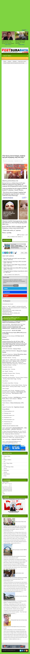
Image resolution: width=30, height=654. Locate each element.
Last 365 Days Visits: (9, 466)
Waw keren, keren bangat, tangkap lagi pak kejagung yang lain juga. (13, 156)
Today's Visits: (7, 456)
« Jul (3, 493)
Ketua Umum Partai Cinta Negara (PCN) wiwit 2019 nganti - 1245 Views (15, 262)
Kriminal (14, 61)
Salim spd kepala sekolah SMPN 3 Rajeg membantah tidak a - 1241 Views (15, 265)
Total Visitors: (7, 474)
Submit (16, 285)
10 (3, 488)
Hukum (9, 61)
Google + (6, 295)
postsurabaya (10, 161)
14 (8, 488)
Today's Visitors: (8, 459)
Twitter (6, 288)
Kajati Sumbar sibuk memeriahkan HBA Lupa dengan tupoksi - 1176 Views (15, 268)
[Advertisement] (15, 14)
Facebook (7, 292)
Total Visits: (6, 470)
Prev (22, 252)
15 (10, 488)
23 (11, 489)
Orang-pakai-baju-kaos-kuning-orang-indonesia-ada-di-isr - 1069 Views (16, 271)
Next (26, 252)
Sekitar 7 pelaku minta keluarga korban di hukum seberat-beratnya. (17, 246)
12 (5, 488)
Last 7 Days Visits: (8, 463)
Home (5, 61)
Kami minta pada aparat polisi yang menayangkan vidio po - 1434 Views (15, 259)
